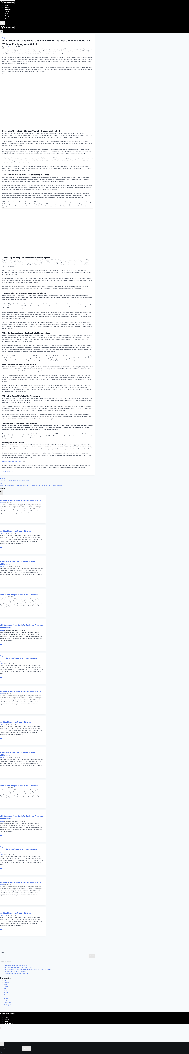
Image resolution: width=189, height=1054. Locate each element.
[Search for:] (11, 1049)
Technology (7, 1002)
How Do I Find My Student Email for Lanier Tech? (14, 479)
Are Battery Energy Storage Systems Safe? (16, 973)
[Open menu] (1, 31)
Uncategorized (8, 1005)
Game (5, 990)
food (5, 988)
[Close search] (2, 1044)
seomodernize (8, 47)
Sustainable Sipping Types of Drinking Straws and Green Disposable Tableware (27, 969)
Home (5, 994)
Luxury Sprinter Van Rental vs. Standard (16, 965)
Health (7, 11)
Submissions (9, 1023)
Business (8, 9)
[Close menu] (0, 1028)
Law (6, 18)
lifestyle (7, 16)
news (5, 1000)
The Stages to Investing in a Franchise (15, 971)
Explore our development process (12, 461)
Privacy (7, 1021)
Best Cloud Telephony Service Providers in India (18, 967)
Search (2, 952)
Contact (7, 1019)
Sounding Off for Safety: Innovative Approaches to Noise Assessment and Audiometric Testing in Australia (31, 484)
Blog (3, 38)
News (7, 7)
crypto (5, 984)
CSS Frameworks (7, 472)
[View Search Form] (2, 23)
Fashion (7, 14)
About (6, 1017)
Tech (6, 5)
